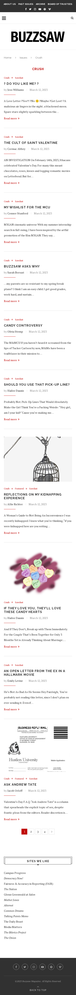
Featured (19, 488)
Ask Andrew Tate (20, 784)
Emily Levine (15, 681)
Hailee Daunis (15, 390)
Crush (7, 78)
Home (7, 57)
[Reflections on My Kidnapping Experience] (38, 459)
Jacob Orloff (14, 790)
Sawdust (19, 78)
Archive (40, 4)
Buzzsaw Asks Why (22, 266)
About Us (10, 4)
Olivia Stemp (15, 331)
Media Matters (13, 927)
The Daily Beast (13, 921)
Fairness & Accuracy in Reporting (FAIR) (28, 883)
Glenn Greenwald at (19, 894)
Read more (10, 118)
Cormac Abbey (16, 149)
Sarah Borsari (15, 272)
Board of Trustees (60, 4)
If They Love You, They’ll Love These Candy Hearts (32, 610)
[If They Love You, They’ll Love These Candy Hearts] (38, 572)
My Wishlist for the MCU (27, 207)
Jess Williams (15, 90)
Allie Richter (15, 504)
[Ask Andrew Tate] (38, 749)
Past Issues (25, 4)
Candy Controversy (23, 325)
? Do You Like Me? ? (21, 84)
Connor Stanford (17, 213)
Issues (23, 57)
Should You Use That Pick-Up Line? (37, 384)
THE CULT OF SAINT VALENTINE (31, 143)
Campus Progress (15, 873)
